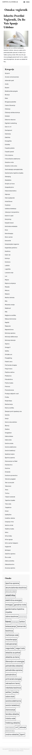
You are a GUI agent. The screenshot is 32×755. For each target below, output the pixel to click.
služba (15, 692)
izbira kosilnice (12, 616)
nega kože (10, 648)
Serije (6, 418)
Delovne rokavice (10, 119)
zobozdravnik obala (10, 730)
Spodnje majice (9, 454)
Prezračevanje (9, 390)
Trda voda (8, 504)
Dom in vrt (8, 127)
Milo (6, 301)
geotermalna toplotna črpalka (15, 610)
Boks (6, 98)
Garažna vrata (9, 162)
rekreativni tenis (13, 683)
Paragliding (8, 358)
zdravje (23, 727)
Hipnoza (7, 194)
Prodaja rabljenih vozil (12, 393)
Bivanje (7, 95)
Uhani (7, 511)
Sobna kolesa (9, 436)
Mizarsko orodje (10, 304)
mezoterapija (11, 640)
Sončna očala (9, 443)
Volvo (6, 532)
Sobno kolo (8, 440)
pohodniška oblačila (14, 666)
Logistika (8, 269)
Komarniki (8, 240)
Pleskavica (8, 376)
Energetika (8, 141)
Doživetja (8, 134)
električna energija (14, 600)
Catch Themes (20, 750)
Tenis (6, 489)
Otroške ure (8, 354)
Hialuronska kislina (10, 191)
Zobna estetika (9, 561)
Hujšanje (7, 205)
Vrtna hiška (8, 536)
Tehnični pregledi (10, 479)
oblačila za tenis (12, 657)
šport (22, 734)
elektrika (10, 595)
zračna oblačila (12, 734)
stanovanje (10, 710)
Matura (7, 290)
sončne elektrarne (13, 701)
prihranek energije (13, 679)
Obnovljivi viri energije (15, 661)
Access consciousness (12, 77)
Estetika (7, 144)
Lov (6, 276)
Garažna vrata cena (11, 166)
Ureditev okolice (10, 518)
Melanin (7, 294)
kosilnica (9, 631)
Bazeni (7, 87)
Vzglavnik (8, 546)
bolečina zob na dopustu (11, 591)
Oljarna (7, 344)
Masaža (7, 287)
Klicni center (9, 237)
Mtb (6, 312)
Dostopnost (8, 130)
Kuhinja (7, 258)
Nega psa (8, 326)
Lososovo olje (9, 272)
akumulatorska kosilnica (16, 588)
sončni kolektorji (12, 705)
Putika (7, 397)
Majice (7, 280)
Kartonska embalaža (11, 226)
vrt (17, 727)
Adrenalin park (9, 80)
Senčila (7, 415)
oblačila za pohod (13, 653)
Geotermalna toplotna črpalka (14, 173)
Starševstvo (8, 465)
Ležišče (7, 265)
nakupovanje (11, 644)
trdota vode (10, 718)
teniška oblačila (12, 714)
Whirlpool (8, 550)
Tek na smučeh (9, 482)
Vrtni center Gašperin (11, 543)
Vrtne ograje (9, 539)
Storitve (7, 468)
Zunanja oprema (10, 568)
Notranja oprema (10, 333)
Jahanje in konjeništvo (12, 212)
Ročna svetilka (9, 408)
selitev (8, 692)
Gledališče (8, 180)
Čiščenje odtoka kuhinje (12, 112)
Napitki (7, 322)
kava (8, 621)
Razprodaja (8, 401)
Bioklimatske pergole (11, 91)
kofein (22, 622)
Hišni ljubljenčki (10, 198)
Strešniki (7, 472)
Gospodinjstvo (9, 187)
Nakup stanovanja (10, 319)
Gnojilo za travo (10, 183)
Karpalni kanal (9, 223)
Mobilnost (8, 308)
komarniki (21, 626)
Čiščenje (7, 109)
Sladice (7, 429)
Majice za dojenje (10, 283)
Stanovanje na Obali (11, 461)
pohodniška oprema (14, 670)
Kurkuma (7, 262)
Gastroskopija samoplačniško (14, 169)
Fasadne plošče (9, 148)
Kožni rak (7, 255)
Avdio (6, 84)
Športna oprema (10, 457)
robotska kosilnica (13, 688)
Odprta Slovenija (10, 2)
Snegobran (8, 433)
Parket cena (8, 361)
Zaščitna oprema (10, 554)
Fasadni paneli (9, 151)
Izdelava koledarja (10, 208)
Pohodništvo (9, 379)
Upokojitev (8, 514)
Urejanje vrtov (9, 521)
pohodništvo (11, 675)
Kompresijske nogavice (12, 244)
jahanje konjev (23, 616)
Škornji (7, 425)
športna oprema (12, 583)
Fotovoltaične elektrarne (12, 159)
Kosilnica (7, 251)
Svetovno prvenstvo (11, 475)
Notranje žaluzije (10, 340)
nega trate (20, 648)
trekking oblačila (13, 723)
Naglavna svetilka (10, 315)
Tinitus (7, 493)
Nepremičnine (9, 329)
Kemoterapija (9, 233)
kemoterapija (15, 622)
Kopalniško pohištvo (11, 248)
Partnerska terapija (11, 365)
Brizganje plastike (10, 102)
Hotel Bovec (8, 201)
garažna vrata (20, 605)
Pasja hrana (8, 368)
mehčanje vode (12, 635)
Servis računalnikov (11, 422)
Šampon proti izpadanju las (13, 411)
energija (9, 605)
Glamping (8, 176)
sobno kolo (10, 697)
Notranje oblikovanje (11, 336)
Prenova (7, 386)
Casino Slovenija (10, 105)
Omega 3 (7, 347)
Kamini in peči (9, 215)
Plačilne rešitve (9, 372)
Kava (6, 230)
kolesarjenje (11, 626)
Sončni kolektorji (10, 450)
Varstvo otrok (9, 525)
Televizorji (8, 486)
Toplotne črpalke (10, 500)
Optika (7, 351)
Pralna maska (9, 383)
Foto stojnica (9, 155)
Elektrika (7, 137)
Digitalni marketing (11, 123)
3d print (7, 73)
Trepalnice (8, 507)
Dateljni (7, 116)
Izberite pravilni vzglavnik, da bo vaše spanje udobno (14, 21)
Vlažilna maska (9, 529)
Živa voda (8, 557)
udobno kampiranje (10, 727)
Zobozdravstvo (9, 564)
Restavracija (9, 404)
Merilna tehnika (9, 297)
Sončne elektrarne (10, 447)
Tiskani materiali (10, 497)
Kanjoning (8, 219)
